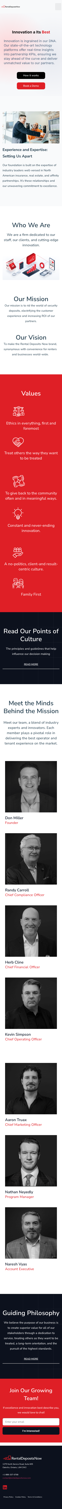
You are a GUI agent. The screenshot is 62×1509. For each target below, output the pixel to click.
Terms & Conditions (35, 1497)
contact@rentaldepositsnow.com (17, 1478)
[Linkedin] (5, 1487)
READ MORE (31, 664)
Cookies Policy (20, 1497)
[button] (58, 6)
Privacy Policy (8, 1497)
